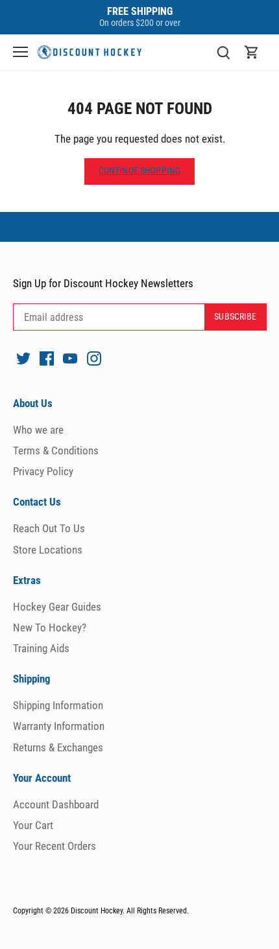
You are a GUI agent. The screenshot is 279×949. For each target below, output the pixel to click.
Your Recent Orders (54, 845)
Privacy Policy (43, 471)
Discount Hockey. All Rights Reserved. (130, 910)
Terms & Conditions (56, 450)
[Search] (223, 52)
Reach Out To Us (49, 528)
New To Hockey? (49, 627)
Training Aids (41, 648)
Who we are (38, 429)
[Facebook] (47, 358)
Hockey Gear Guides (57, 606)
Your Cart (33, 825)
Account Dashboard (56, 804)
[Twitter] (23, 358)
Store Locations (47, 549)
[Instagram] (94, 358)
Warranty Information (58, 726)
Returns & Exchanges (58, 747)
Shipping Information (58, 705)
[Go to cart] (252, 52)
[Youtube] (70, 358)
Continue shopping (139, 170)
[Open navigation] (20, 52)
